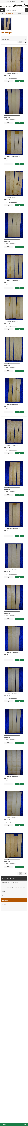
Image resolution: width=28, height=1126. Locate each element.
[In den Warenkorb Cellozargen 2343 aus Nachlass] (19, 536)
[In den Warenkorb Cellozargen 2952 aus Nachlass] (19, 619)
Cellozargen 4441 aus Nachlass (12, 73)
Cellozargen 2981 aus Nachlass (12, 776)
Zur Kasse (7, 1)
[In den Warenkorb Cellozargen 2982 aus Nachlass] (19, 825)
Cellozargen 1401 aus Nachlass (12, 404)
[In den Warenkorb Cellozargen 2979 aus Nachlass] (19, 743)
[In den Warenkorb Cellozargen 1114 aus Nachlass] (19, 371)
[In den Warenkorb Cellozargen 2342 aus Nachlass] (19, 495)
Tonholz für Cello (9, 878)
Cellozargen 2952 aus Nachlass (12, 611)
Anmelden (21, 1)
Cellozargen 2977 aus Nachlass (11, 693)
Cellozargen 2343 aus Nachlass (12, 528)
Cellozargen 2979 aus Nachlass (12, 735)
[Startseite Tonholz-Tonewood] (14, 5)
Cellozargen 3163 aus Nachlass (12, 859)
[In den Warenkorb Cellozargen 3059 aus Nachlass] (19, 123)
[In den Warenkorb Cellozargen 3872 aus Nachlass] (19, 247)
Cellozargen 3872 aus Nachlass (12, 239)
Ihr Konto (14, 1)
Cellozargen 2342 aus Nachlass (12, 487)
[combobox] (14, 37)
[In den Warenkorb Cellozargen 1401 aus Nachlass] (19, 412)
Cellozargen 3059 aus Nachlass (12, 115)
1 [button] (20, 42)
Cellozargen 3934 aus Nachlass (12, 321)
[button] (25, 42)
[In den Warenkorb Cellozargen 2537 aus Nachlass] (19, 577)
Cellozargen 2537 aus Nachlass (11, 569)
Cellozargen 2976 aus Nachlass (12, 652)
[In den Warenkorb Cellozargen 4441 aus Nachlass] (19, 81)
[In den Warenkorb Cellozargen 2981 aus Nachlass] (19, 784)
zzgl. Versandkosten (13, 78)
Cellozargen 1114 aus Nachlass (12, 363)
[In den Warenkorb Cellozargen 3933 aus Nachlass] (19, 288)
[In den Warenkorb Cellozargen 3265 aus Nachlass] (19, 164)
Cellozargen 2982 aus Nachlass (12, 817)
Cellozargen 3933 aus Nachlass (12, 280)
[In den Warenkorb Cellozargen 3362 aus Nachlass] (19, 205)
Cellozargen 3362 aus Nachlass (12, 197)
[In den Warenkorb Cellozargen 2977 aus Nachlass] (19, 701)
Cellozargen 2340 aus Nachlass (12, 445)
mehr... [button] (8, 81)
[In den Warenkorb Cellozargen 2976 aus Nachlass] (19, 660)
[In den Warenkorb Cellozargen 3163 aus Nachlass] (19, 867)
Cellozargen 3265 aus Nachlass (12, 156)
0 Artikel (4, 1124)
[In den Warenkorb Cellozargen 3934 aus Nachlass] (19, 329)
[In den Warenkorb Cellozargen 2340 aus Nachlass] (19, 453)
